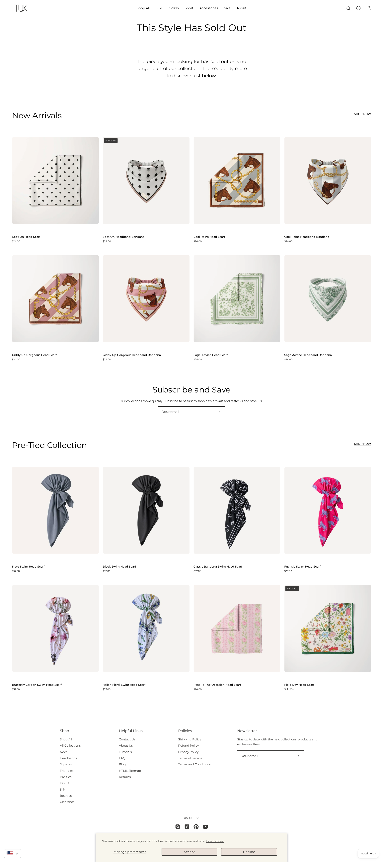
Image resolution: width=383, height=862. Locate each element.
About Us (126, 745)
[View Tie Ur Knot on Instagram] (178, 827)
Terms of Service (190, 758)
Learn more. (215, 841)
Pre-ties (65, 777)
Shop (64, 731)
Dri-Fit (64, 783)
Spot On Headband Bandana (123, 237)
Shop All (66, 739)
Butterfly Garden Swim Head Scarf (37, 685)
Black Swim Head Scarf (119, 566)
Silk (62, 789)
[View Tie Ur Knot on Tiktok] (187, 827)
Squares (66, 764)
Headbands (68, 758)
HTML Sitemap (130, 771)
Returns (125, 777)
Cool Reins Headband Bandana (306, 237)
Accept (189, 852)
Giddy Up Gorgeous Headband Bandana (132, 355)
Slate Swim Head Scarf (28, 566)
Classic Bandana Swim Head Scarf (217, 566)
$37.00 (16, 571)
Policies (185, 731)
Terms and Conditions (194, 764)
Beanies (66, 796)
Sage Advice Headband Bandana (308, 355)
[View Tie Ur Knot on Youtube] (205, 827)
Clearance (67, 802)
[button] (143, 8)
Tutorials (125, 752)
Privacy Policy (188, 752)
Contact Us (127, 739)
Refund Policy (188, 745)
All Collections (70, 745)
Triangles (66, 771)
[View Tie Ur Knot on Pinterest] (196, 827)
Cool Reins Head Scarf (209, 237)
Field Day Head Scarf (299, 685)
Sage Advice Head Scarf (210, 355)
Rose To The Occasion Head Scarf (217, 685)
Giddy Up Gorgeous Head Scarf (34, 355)
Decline (249, 852)
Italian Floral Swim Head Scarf (124, 685)
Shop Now (362, 114)
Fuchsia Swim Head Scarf (302, 566)
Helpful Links (131, 731)
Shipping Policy (189, 739)
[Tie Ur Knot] (21, 8)
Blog (122, 764)
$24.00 (16, 241)
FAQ (122, 758)
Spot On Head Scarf (26, 237)
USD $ (188, 817)
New (63, 752)
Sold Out (289, 689)
